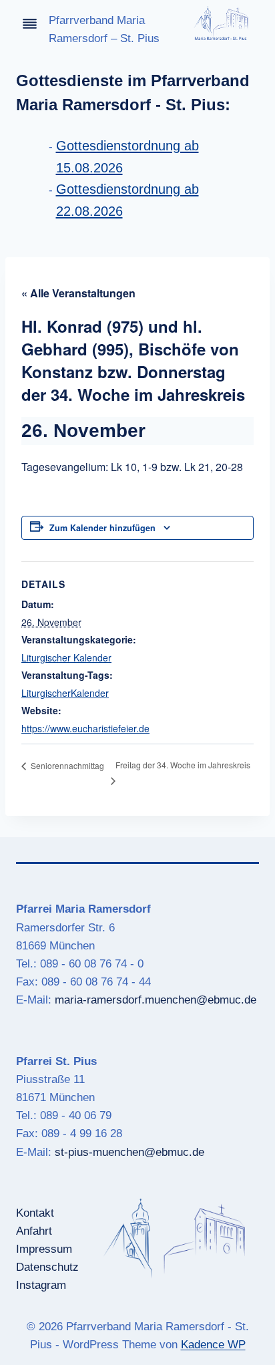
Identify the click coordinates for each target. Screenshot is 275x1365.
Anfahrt (34, 1231)
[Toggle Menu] (29, 23)
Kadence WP (213, 1344)
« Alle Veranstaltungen (78, 293)
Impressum (44, 1249)
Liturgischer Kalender (66, 657)
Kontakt (35, 1213)
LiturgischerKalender (65, 693)
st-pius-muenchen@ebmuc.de (129, 1152)
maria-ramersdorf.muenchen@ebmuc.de (155, 1000)
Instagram (41, 1285)
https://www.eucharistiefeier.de (85, 728)
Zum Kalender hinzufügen (102, 528)
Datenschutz (47, 1267)
